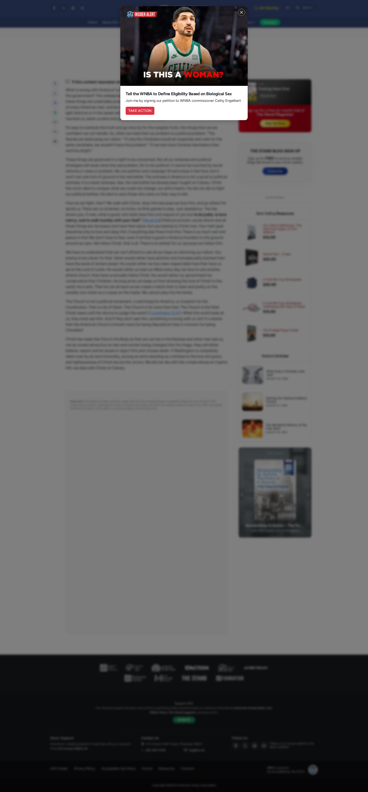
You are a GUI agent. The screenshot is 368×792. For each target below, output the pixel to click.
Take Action (140, 111)
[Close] (241, 12)
